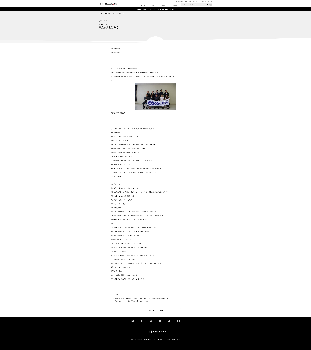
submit (210, 5)
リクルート (167, 339)
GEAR (172, 9)
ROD (166, 9)
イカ (155, 9)
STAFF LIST (188, 1)
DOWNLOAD (197, 1)
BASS (144, 9)
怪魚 (159, 9)
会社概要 (159, 339)
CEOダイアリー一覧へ (155, 310)
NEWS (204, 1)
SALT (139, 9)
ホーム (100, 13)
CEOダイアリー (108, 13)
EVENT (210, 1)
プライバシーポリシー (148, 339)
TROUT (150, 9)
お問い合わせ (176, 339)
